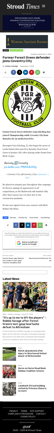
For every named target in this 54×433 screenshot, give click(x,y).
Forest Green (33, 217)
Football (5, 50)
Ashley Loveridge (11, 66)
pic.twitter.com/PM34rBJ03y (20, 167)
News (4, 314)
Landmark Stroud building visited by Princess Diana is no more (32, 388)
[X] (19, 72)
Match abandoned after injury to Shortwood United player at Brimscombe (32, 353)
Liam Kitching (45, 217)
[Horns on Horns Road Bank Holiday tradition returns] (9, 371)
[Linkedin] (25, 72)
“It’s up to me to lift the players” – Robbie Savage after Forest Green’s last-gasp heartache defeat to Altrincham (24, 322)
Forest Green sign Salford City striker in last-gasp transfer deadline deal (13, 260)
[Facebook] (13, 72)
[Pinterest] (31, 72)
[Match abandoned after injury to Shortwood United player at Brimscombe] (9, 354)
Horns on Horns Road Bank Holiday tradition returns (32, 369)
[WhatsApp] (37, 72)
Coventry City (22, 217)
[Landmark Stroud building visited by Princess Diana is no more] (9, 389)
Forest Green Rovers (16, 50)
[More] (44, 72)
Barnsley (13, 217)
